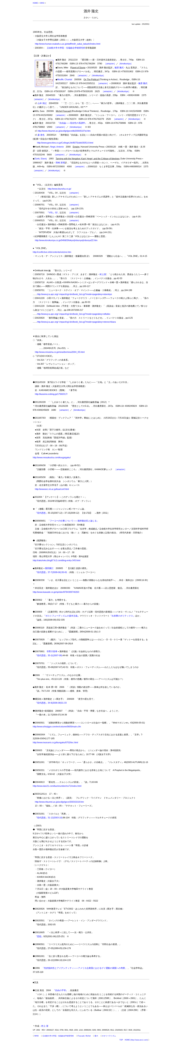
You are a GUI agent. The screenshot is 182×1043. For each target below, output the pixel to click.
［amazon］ (110, 63)
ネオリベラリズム (109, 1036)
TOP (121, 1040)
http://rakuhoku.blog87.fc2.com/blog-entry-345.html (56, 560)
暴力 (96, 1036)
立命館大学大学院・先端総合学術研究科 (66, 48)
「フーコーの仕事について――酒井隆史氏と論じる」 (73, 520)
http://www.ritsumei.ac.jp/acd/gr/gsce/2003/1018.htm (59, 802)
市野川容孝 (52, 651)
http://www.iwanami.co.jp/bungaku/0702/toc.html (55, 742)
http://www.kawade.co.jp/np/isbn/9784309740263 (56, 592)
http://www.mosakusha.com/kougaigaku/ (52, 457)
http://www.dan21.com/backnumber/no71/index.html (57, 786)
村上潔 (103, 274)
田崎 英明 (60, 162)
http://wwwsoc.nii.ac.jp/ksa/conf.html (52, 489)
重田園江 (49, 568)
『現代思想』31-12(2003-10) (48, 817)
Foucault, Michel (84, 1036)
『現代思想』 (41, 513)
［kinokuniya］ (125, 63)
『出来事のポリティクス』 (122, 616)
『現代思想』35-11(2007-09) (48, 655)
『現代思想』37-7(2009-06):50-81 (51, 572)
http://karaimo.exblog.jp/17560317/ (51, 394)
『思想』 (39, 936)
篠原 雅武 (119, 67)
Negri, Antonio (57, 146)
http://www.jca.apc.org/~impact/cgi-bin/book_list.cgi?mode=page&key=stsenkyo (74, 294)
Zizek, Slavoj (40, 158)
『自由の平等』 (60, 990)
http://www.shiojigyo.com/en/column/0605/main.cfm (57, 726)
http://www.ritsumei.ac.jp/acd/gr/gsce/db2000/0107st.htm (64, 131)
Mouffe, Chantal (64, 79)
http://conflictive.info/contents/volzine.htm (52, 252)
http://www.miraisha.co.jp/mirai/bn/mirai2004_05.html (60, 352)
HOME (35, 3)
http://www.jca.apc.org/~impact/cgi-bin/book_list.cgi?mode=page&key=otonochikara (76, 322)
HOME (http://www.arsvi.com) (136, 1040)
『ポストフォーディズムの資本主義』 (61, 616)
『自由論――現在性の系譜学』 (72, 123)
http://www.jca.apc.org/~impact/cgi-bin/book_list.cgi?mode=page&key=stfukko (73, 314)
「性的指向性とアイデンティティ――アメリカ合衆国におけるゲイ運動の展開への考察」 (84, 968)
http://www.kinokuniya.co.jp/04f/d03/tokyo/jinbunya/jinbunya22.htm (66, 240)
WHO (42, 3)
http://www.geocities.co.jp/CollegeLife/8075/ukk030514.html (65, 142)
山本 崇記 (42, 103)
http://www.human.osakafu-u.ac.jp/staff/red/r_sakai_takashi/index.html (67, 44)
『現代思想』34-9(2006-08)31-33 (51, 703)
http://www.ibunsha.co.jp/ (59, 189)
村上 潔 (44, 1026)
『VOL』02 (52, 212)
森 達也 (41, 135)
